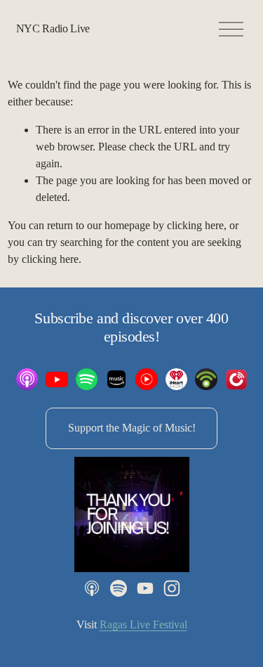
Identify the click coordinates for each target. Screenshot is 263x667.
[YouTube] (145, 588)
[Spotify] (118, 588)
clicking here (195, 225)
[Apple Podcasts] (91, 588)
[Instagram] (171, 588)
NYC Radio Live (53, 28)
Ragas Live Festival (143, 624)
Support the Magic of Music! (132, 428)
